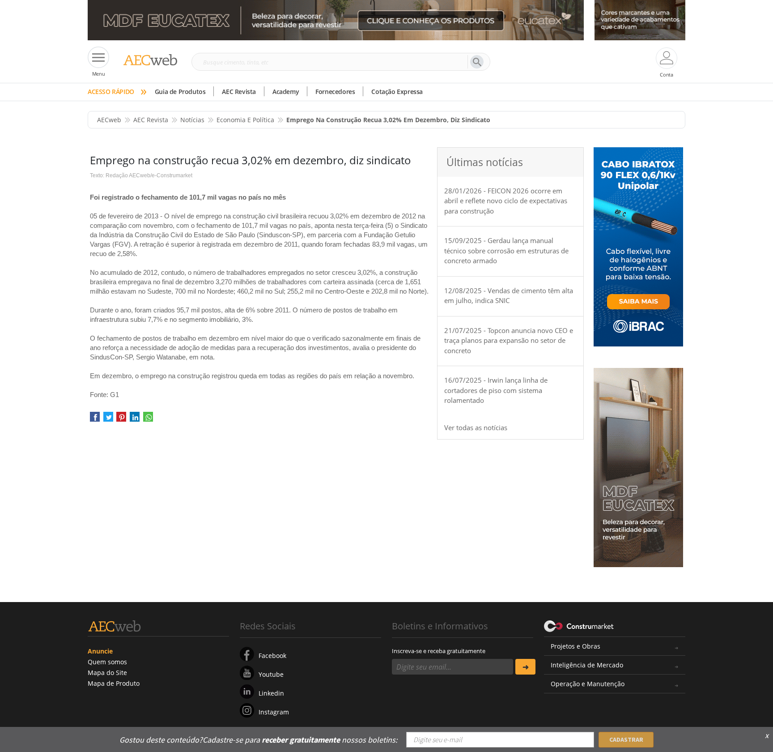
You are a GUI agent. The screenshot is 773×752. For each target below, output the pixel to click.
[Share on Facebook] (95, 419)
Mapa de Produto (114, 683)
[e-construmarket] (579, 625)
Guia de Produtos (180, 91)
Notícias (192, 119)
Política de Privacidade (594, 733)
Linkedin (271, 693)
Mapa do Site (107, 672)
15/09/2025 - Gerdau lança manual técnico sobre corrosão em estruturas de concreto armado (506, 250)
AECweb (109, 119)
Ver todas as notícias (475, 427)
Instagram (274, 712)
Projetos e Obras (575, 646)
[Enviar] (525, 667)
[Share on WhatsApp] (148, 419)
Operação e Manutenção (587, 683)
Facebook (272, 655)
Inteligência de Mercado (587, 665)
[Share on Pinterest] (121, 419)
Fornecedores (335, 91)
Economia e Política (245, 119)
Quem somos (107, 662)
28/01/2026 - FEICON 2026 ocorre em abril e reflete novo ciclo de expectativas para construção (505, 200)
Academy (285, 91)
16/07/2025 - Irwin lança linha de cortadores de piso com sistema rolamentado (496, 390)
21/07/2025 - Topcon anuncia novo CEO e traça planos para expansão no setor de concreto (508, 340)
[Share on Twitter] (108, 419)
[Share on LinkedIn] (135, 419)
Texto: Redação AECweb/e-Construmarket (141, 175)
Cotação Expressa (397, 91)
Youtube (271, 674)
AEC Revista (239, 91)
